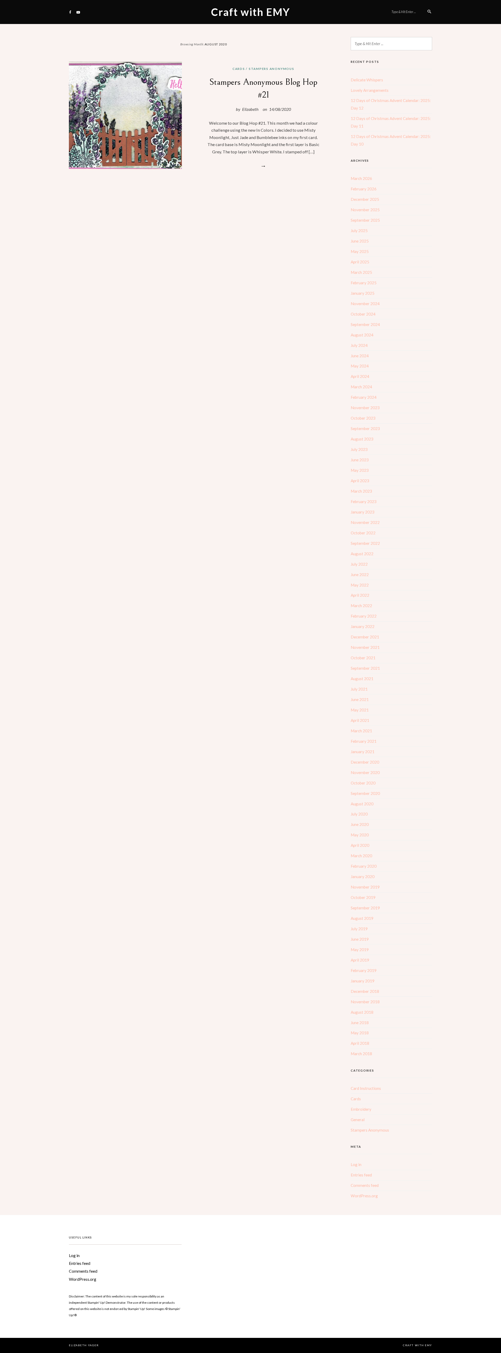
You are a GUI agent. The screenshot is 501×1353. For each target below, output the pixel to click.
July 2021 (359, 689)
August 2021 (362, 678)
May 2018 (360, 1032)
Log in (356, 1164)
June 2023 (360, 459)
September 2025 (365, 220)
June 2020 (360, 824)
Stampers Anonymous (271, 68)
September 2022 (365, 543)
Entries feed (361, 1175)
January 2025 (362, 293)
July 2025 (359, 230)
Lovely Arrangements (370, 90)
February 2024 (364, 397)
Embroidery (361, 1109)
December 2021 (365, 637)
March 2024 (361, 386)
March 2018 (361, 1053)
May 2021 (360, 710)
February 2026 (364, 188)
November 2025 (365, 209)
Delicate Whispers (367, 79)
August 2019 (362, 918)
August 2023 (362, 439)
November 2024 (365, 303)
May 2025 (360, 251)
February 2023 (364, 501)
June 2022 (360, 574)
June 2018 (360, 1022)
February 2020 (364, 866)
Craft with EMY (250, 12)
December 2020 (365, 762)
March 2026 (361, 178)
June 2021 (360, 699)
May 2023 (360, 470)
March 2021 (361, 730)
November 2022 (365, 522)
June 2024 (360, 355)
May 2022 (360, 585)
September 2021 (365, 668)
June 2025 (360, 241)
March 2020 (361, 855)
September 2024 (365, 324)
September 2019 (365, 907)
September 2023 (365, 428)
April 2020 (360, 845)
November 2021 (365, 647)
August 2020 (362, 803)
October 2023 (363, 418)
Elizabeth (250, 109)
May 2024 (360, 366)
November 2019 (365, 887)
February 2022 (364, 616)
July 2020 (359, 814)
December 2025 (365, 199)
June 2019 (360, 939)
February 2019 (364, 970)
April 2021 (360, 720)
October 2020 (363, 783)
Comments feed (365, 1185)
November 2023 (365, 407)
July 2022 (359, 564)
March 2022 (361, 605)
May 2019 (360, 949)
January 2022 (362, 626)
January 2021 (362, 751)
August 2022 (362, 553)
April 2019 (360, 960)
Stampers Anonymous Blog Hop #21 (263, 88)
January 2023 (362, 512)
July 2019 (359, 928)
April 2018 (360, 1043)
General (358, 1119)
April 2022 (360, 595)
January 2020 (362, 876)
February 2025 (364, 282)
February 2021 (364, 741)
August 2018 (362, 1012)
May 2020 (360, 834)
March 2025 (361, 272)
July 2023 (359, 449)
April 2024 (360, 376)
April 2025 (360, 261)
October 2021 (363, 657)
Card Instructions (366, 1088)
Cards (238, 68)
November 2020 (365, 772)
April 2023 (360, 480)
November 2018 (365, 1001)
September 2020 (365, 793)
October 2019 (363, 897)
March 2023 (361, 491)
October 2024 (363, 314)
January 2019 (362, 980)
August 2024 (362, 335)
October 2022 (363, 532)
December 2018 (365, 991)
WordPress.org (364, 1195)
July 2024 (359, 345)
